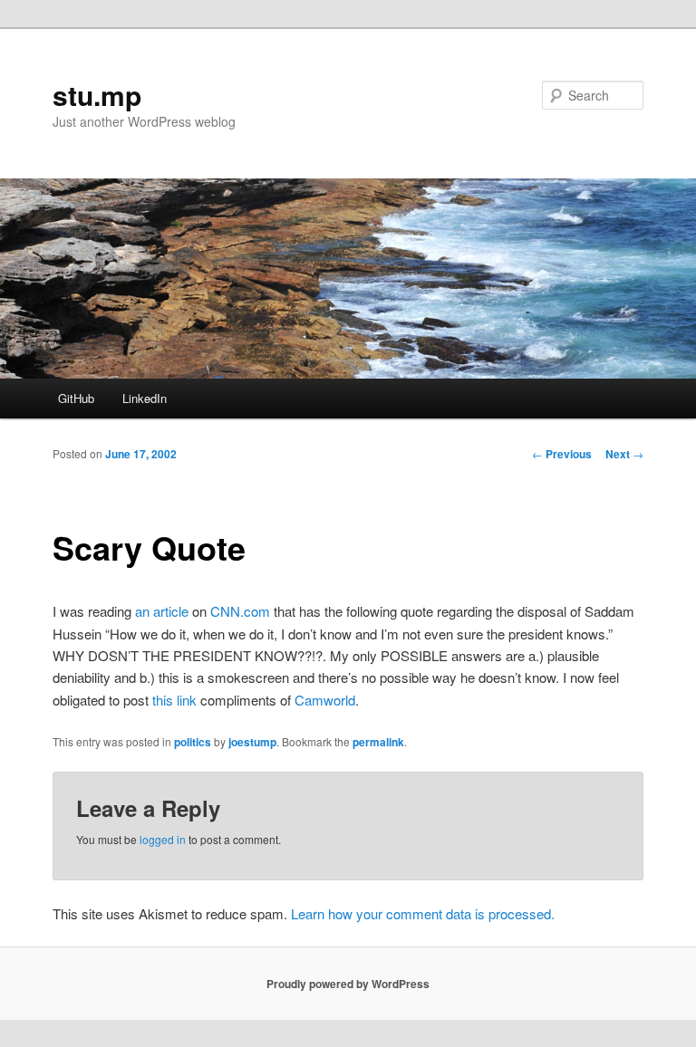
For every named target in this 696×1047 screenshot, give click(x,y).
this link (174, 699)
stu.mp (97, 94)
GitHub (76, 398)
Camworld (325, 699)
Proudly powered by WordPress (348, 983)
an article (161, 610)
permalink (378, 742)
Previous (562, 454)
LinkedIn (144, 398)
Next (624, 454)
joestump (252, 742)
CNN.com (240, 610)
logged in (163, 839)
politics (192, 742)
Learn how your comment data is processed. (423, 913)
